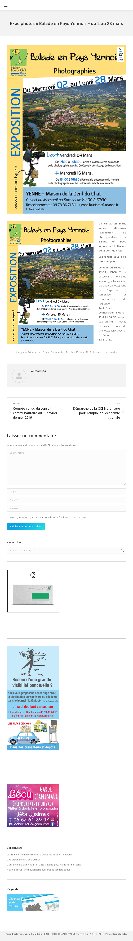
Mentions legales (117, 934)
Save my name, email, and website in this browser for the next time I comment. (48, 517)
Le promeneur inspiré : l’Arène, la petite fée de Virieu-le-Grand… (40, 854)
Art (39, 352)
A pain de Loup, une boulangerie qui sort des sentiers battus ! (39, 869)
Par (69, 352)
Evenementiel (57, 352)
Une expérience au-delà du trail (23, 859)
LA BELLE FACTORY (98, 934)
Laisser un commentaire (105, 352)
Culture (46, 352)
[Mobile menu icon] (5, 5)
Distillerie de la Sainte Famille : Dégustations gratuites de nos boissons (44, 864)
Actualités (32, 352)
